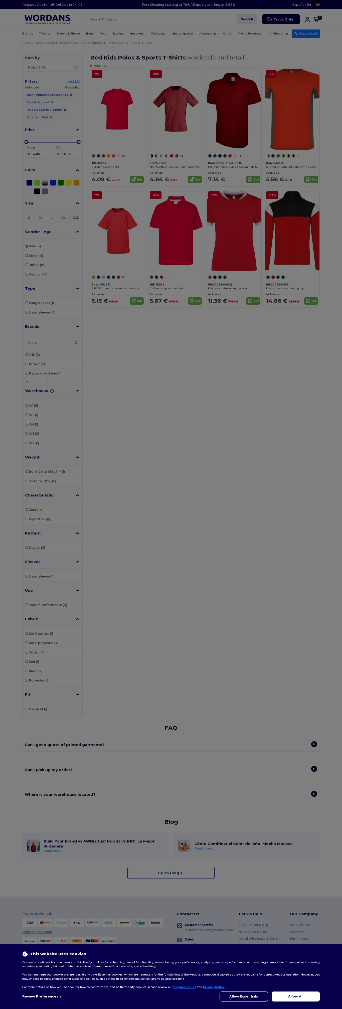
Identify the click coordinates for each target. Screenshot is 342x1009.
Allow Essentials (243, 996)
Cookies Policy (184, 987)
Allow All (295, 996)
